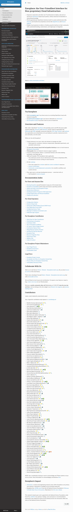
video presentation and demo (37, 80)
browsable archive (33, 276)
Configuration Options (7, 49)
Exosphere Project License (33, 257)
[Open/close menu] (0, 8)
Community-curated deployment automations (40, 168)
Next (66, 504)
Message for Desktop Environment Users (11, 63)
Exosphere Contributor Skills (8, 75)
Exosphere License (6, 112)
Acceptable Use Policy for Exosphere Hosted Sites (39, 259)
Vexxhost (60, 131)
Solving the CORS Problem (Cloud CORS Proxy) (39, 205)
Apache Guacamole (33, 149)
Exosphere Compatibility (7, 32)
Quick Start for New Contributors (9, 71)
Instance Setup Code (6, 53)
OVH (53, 131)
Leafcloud (66, 131)
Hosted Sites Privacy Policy (7, 116)
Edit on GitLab (65, 2)
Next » (15, 510)
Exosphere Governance (7, 104)
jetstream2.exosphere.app (35, 118)
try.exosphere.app (33, 115)
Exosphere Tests (5, 88)
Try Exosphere (5, 10)
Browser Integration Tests (7, 90)
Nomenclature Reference (7, 35)
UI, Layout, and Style (6, 79)
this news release (57, 489)
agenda (60, 287)
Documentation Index (7, 15)
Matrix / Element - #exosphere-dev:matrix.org (53, 275)
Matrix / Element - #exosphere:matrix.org (48, 269)
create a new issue (32, 281)
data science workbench (53, 164)
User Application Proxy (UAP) (8, 57)
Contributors (5, 19)
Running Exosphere (6, 30)
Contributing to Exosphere (7, 73)
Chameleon (44, 129)
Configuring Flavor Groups (7, 61)
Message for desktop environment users (37, 210)
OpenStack (35, 16)
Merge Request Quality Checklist (9, 83)
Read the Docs (51, 509)
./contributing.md (52, 299)
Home (3, 8)
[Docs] (25, 2)
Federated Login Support (7, 66)
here (59, 477)
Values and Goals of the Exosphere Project (37, 188)
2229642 (32, 496)
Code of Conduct (5, 96)
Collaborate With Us (6, 17)
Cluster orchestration (34, 166)
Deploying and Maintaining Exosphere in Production (10, 46)
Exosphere (11, 1)
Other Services (5, 51)
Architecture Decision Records (8, 86)
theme (40, 509)
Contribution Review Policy (8, 81)
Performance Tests (6, 92)
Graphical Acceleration (32, 195)
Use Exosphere (5, 23)
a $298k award (38, 488)
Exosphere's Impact (6, 21)
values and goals (41, 174)
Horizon (29, 21)
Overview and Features (7, 12)
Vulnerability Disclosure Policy (8, 118)
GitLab (6, 510)
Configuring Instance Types (7, 59)
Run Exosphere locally (32, 120)
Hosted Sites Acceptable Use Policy (9, 114)
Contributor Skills (31, 222)
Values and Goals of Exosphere (8, 25)
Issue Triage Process (6, 101)
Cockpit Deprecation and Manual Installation (38, 193)
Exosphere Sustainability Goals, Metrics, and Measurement (10, 107)
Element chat (54, 287)
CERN (34, 131)
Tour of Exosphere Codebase (8, 77)
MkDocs (32, 509)
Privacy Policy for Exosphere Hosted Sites (37, 260)
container (42, 164)
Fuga (56, 131)
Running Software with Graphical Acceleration (9, 40)
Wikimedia (27, 131)
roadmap (33, 162)
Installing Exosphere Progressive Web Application (39, 191)
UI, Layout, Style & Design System (35, 226)
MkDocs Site (4, 94)
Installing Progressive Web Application (10, 37)
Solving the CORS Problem (7, 55)
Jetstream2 (59, 118)
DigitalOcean (56, 21)
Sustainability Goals (32, 250)
